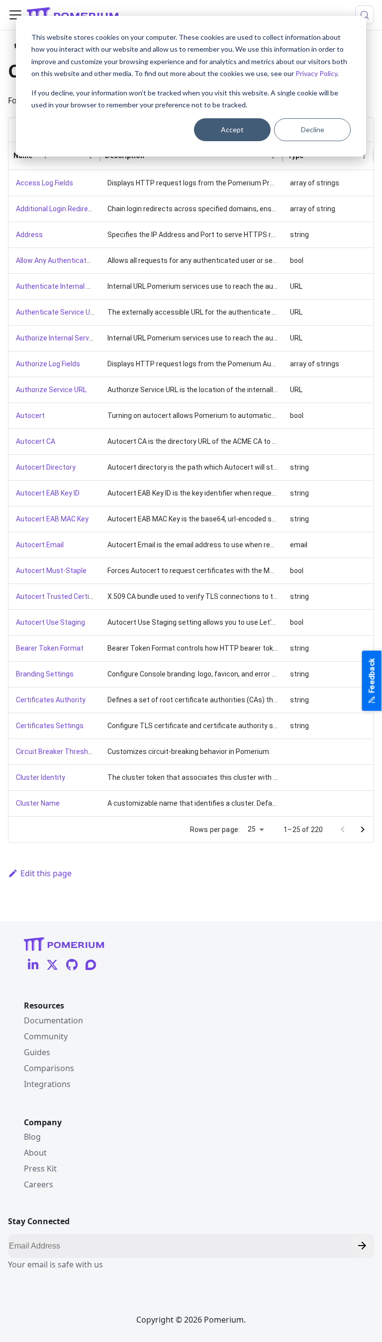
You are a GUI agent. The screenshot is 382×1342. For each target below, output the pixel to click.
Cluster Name (38, 803)
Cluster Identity (40, 777)
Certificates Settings (50, 726)
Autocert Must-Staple (51, 571)
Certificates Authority (51, 700)
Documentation (53, 1020)
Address (29, 235)
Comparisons (49, 1068)
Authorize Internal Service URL (64, 338)
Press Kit (40, 1168)
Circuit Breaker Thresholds (58, 751)
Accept (232, 129)
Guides (37, 1052)
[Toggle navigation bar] (15, 14)
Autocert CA (35, 441)
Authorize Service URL (51, 390)
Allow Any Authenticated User (63, 260)
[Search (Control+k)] (364, 14)
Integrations (47, 1084)
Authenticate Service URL (57, 312)
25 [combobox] (252, 829)
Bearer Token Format (50, 648)
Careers (38, 1184)
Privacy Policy (316, 73)
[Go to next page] (363, 829)
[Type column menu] (364, 156)
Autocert (30, 415)
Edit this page (46, 873)
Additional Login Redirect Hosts (66, 209)
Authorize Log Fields (48, 364)
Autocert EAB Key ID (48, 493)
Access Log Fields (44, 183)
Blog (32, 1136)
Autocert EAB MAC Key (52, 519)
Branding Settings (45, 674)
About (35, 1152)
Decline (312, 129)
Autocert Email (40, 545)
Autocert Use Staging (50, 622)
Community (46, 1036)
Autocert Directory (46, 467)
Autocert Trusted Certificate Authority (77, 596)
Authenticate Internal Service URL (70, 286)
